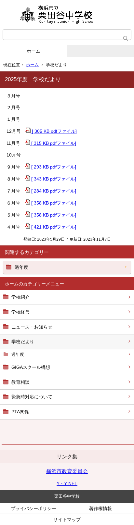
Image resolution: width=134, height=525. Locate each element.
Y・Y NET (67, 483)
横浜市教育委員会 (67, 471)
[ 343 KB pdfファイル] (53, 178)
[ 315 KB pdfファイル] (53, 143)
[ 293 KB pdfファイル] (53, 166)
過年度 (17, 354)
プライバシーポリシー (33, 508)
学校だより (22, 341)
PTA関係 (20, 411)
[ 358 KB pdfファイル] (53, 203)
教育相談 (20, 382)
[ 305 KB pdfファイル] (54, 131)
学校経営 (20, 312)
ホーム (33, 51)
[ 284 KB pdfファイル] (53, 191)
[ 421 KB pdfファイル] (53, 227)
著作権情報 (100, 508)
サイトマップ (67, 519)
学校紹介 (20, 297)
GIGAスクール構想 (30, 367)
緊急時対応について (31, 396)
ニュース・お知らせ (31, 327)
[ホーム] (67, 14)
